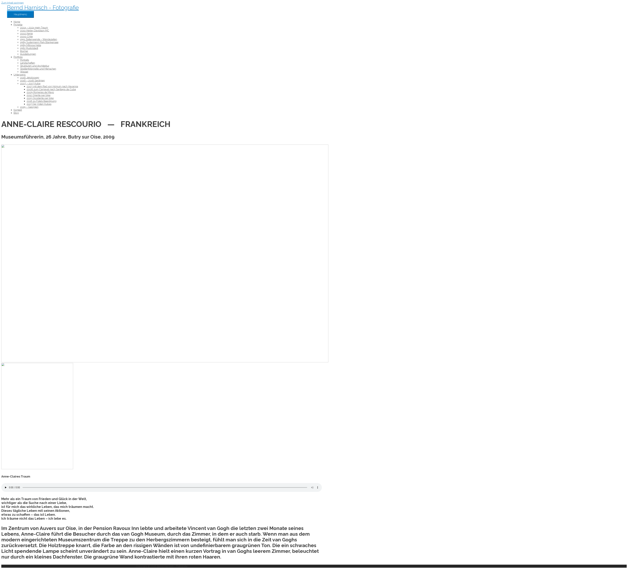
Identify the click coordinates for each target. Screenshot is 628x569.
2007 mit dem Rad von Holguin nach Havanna (52, 86)
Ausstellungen (28, 54)
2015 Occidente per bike (40, 98)
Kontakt (18, 109)
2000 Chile (26, 36)
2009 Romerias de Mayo (40, 92)
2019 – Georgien (29, 107)
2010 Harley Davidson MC (34, 30)
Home (17, 21)
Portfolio (18, 57)
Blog (16, 112)
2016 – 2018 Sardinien (32, 80)
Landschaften (27, 62)
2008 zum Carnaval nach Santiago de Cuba (51, 89)
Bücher (24, 51)
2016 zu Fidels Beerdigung (41, 101)
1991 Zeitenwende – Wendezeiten (38, 39)
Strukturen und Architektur (34, 65)
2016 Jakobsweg (29, 77)
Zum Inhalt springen (12, 2)
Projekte (18, 24)
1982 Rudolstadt (29, 48)
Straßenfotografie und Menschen (38, 68)
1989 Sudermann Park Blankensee (39, 42)
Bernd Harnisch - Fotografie (43, 7)
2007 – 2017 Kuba (30, 83)
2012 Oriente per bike (38, 95)
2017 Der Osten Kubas (39, 104)
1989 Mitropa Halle (30, 45)
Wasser (24, 71)
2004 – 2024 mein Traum (34, 27)
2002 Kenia (26, 33)
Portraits (24, 59)
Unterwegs (20, 74)
